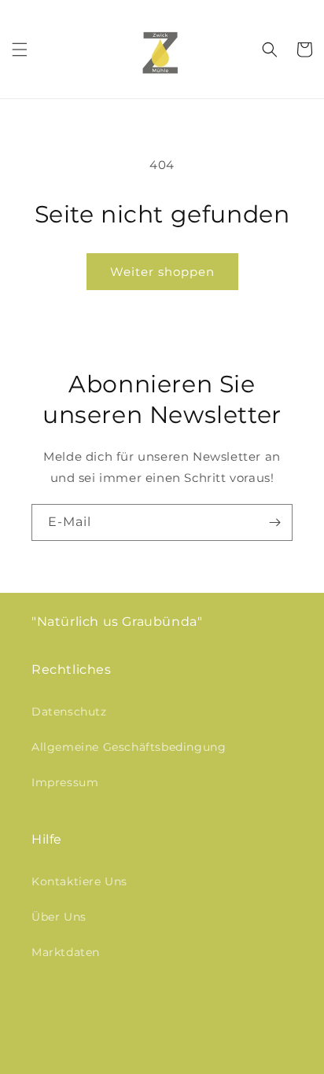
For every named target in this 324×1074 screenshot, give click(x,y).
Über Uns (59, 917)
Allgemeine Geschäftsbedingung (128, 747)
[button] (19, 49)
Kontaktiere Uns (79, 881)
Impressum (64, 782)
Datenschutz (69, 711)
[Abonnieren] (274, 522)
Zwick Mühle (132, 1061)
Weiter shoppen (162, 271)
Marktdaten (65, 952)
